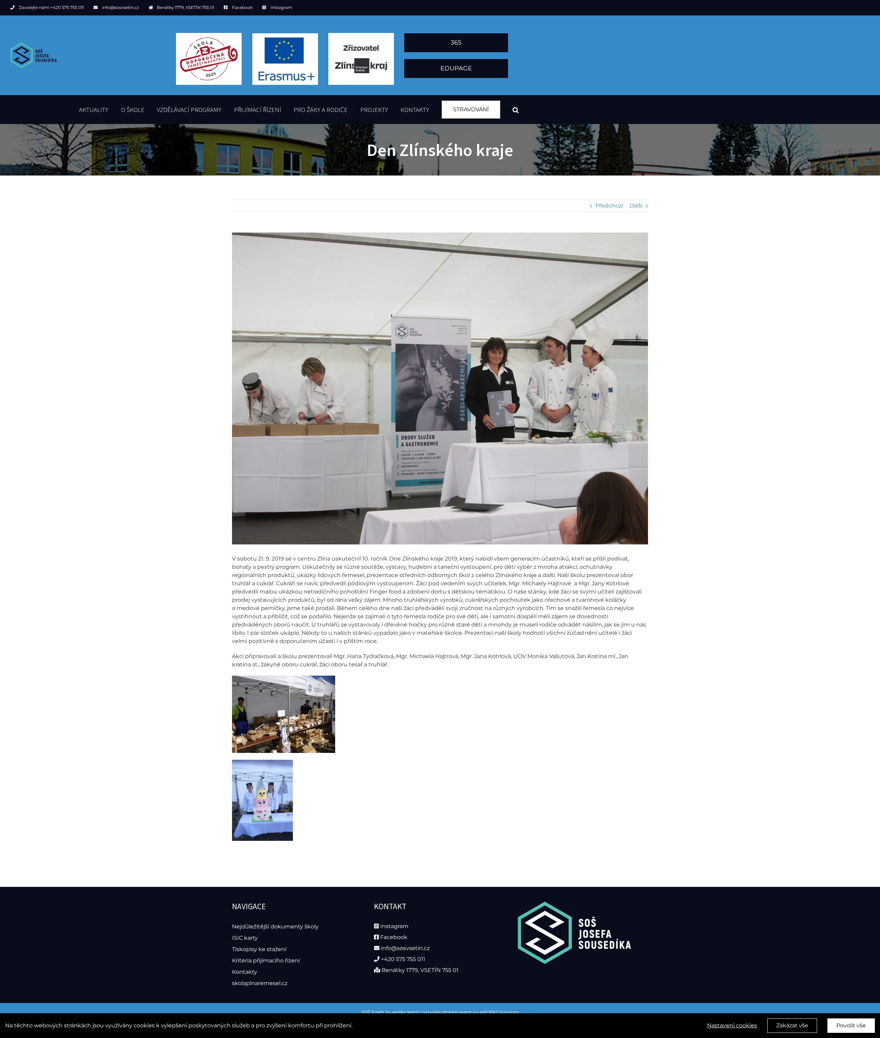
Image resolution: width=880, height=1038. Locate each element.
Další (635, 205)
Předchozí (609, 205)
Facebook (242, 7)
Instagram (281, 7)
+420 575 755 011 (67, 7)
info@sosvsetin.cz (120, 7)
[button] (516, 109)
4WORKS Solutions (499, 1012)
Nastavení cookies (732, 1025)
